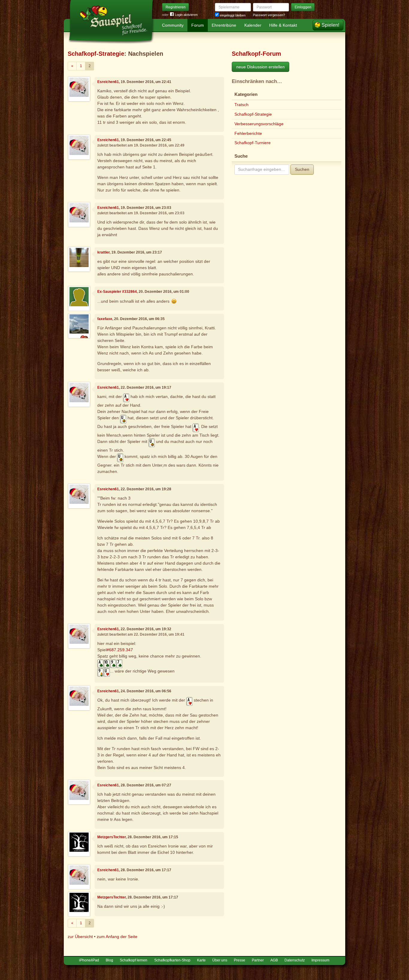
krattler (103, 252)
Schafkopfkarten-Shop (172, 960)
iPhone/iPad (89, 960)
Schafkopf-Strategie (96, 53)
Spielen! (330, 25)
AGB (274, 960)
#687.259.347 (120, 649)
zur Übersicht (80, 936)
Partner (258, 960)
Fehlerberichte (248, 133)
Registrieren (176, 7)
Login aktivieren (186, 14)
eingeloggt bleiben (232, 15)
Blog (109, 960)
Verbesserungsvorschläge (259, 123)
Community (173, 25)
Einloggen (303, 7)
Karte (201, 960)
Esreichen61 (108, 82)
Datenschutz (294, 960)
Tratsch (241, 104)
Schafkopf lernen (133, 960)
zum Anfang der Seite (117, 936)
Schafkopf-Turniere (252, 142)
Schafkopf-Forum (256, 53)
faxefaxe (104, 319)
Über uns (219, 960)
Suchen (302, 169)
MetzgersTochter (111, 837)
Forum (197, 25)
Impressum (320, 960)
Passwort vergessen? (269, 15)
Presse (239, 960)
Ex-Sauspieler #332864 (117, 292)
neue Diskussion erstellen (260, 66)
